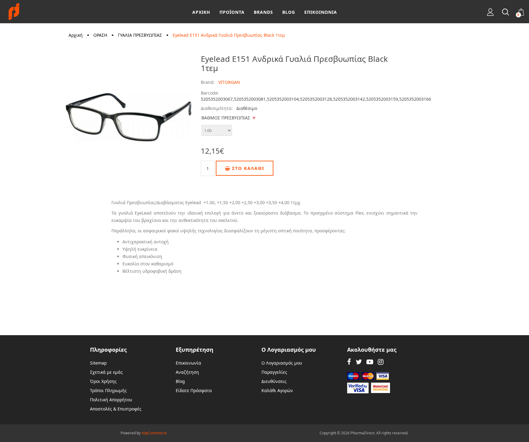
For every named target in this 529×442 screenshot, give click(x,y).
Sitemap (98, 363)
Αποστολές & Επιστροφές (115, 409)
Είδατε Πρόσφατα (194, 390)
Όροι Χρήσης (103, 381)
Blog (180, 381)
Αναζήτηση (187, 372)
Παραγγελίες (274, 372)
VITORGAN (229, 82)
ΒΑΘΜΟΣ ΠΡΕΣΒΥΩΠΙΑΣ (225, 118)
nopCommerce (154, 433)
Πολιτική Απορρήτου (111, 400)
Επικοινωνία (188, 363)
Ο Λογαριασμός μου (281, 363)
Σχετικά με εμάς (106, 372)
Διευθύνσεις (274, 381)
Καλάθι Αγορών (277, 390)
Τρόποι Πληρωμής (108, 390)
